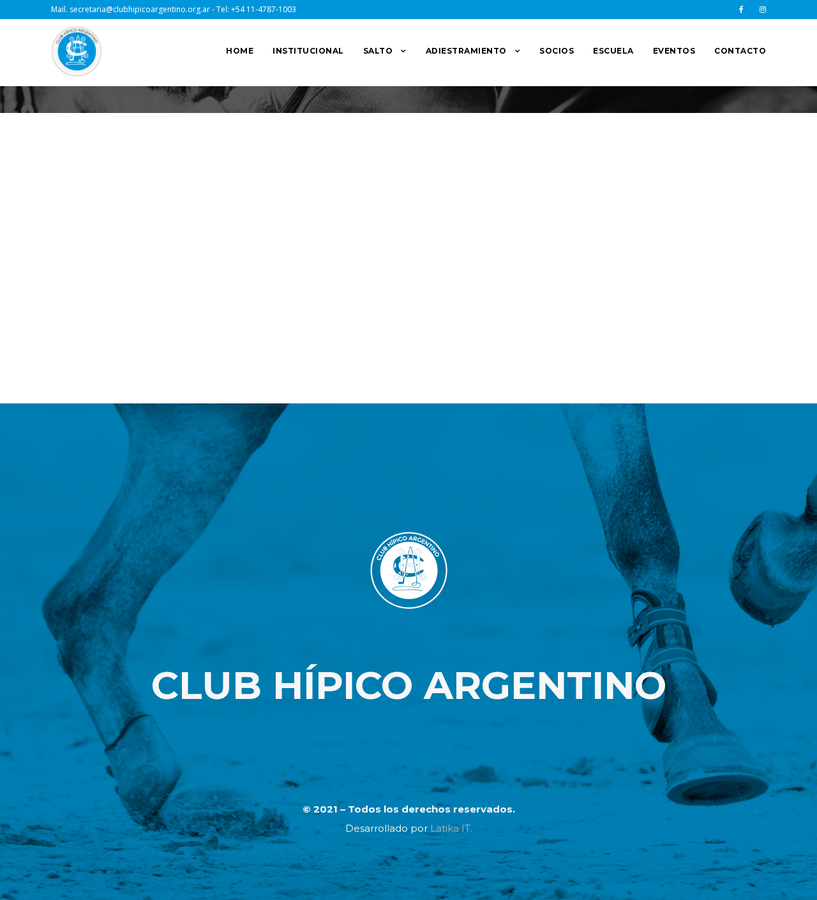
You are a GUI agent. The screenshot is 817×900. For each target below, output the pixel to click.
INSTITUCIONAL (308, 51)
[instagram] (763, 9)
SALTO (378, 51)
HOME (239, 51)
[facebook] (741, 9)
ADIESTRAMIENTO (466, 51)
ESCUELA (613, 51)
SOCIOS (556, 51)
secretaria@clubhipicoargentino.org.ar (140, 9)
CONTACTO (740, 51)
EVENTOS (674, 51)
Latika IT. (451, 828)
